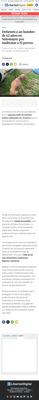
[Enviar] (11, 64)
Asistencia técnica (15, 392)
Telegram (27, 396)
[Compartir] (3, 64)
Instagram (14, 396)
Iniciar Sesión (36, 5)
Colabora (30, 5)
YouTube (17, 396)
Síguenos (25, 64)
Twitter (11, 396)
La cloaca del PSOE (29, 1)
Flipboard (24, 396)
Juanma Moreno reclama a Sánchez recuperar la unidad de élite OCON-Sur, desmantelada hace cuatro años (19, 19)
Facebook (7, 396)
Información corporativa (19, 388)
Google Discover (21, 396)
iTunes (31, 396)
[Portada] (15, 5)
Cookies (28, 390)
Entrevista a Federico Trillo (15, 1)
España (4, 27)
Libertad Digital (19, 384)
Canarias (17, 9)
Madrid (11, 9)
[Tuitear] (7, 64)
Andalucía (4, 9)
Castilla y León (26, 9)
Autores (27, 392)
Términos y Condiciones (15, 390)
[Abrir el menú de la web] (2, 5)
